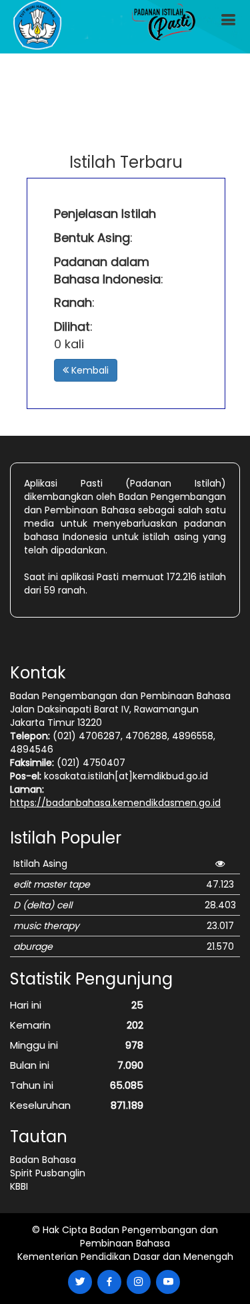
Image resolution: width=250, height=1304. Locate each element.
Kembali (89, 370)
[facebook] (109, 1282)
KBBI (19, 1186)
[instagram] (139, 1282)
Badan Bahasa (43, 1159)
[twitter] (80, 1282)
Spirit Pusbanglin (47, 1173)
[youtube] (168, 1282)
